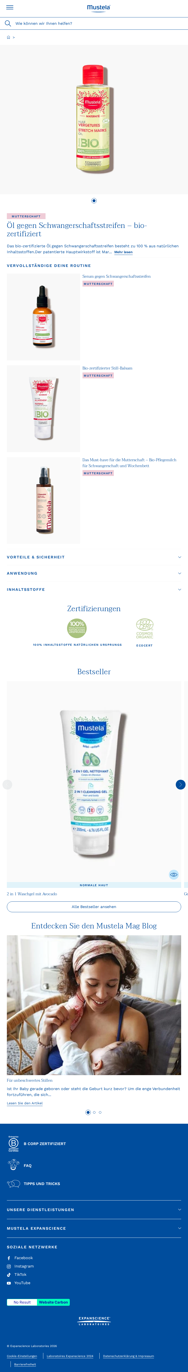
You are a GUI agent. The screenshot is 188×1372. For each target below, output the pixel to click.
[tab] (94, 200)
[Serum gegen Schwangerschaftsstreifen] (43, 317)
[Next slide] (181, 785)
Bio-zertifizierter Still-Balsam (107, 368)
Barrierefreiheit (25, 1364)
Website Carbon (53, 1302)
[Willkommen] (8, 37)
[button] (94, 557)
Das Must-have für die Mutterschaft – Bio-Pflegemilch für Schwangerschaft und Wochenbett (129, 463)
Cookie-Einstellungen (22, 1356)
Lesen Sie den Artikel (25, 1103)
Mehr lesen (123, 252)
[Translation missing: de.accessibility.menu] (10, 7)
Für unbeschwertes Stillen (30, 1080)
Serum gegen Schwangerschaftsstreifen (116, 276)
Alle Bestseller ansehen (94, 906)
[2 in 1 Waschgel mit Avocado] (94, 784)
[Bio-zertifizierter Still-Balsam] (43, 408)
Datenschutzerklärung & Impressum (128, 1356)
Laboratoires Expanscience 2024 (70, 1356)
